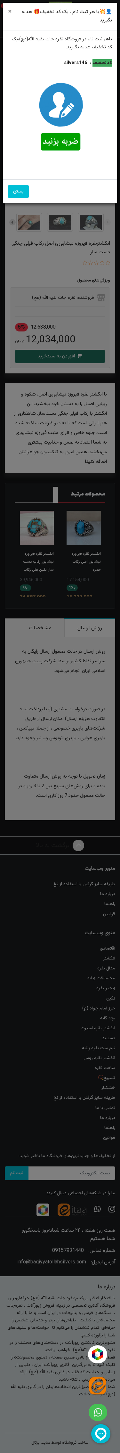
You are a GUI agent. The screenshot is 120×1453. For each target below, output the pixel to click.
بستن (18, 191)
